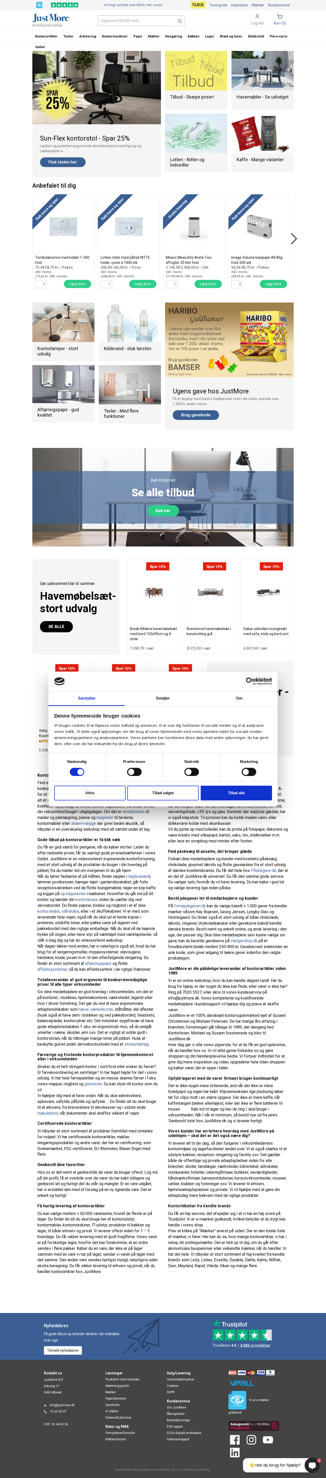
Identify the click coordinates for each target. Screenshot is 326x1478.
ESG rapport (175, 1426)
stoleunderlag (136, 1044)
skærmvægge (83, 823)
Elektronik (256, 36)
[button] (180, 20)
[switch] (134, 772)
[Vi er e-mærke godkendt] (39, 5)
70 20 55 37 (58, 1411)
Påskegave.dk (263, 870)
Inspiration (239, 5)
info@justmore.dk (62, 1405)
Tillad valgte (163, 793)
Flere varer (279, 36)
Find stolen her (62, 162)
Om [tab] (239, 698)
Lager (209, 36)
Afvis (89, 793)
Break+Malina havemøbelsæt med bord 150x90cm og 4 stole (153, 634)
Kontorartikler (46, 36)
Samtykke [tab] (87, 698)
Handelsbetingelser (180, 1379)
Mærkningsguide (117, 1386)
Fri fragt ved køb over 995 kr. (133, 5)
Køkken (193, 36)
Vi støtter (111, 1411)
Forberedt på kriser (118, 1417)
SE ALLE (56, 626)
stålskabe (70, 911)
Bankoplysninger (178, 1420)
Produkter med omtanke (122, 1379)
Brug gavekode (196, 415)
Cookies (172, 1386)
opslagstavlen (73, 893)
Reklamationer (115, 1439)
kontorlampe (86, 899)
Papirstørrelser (115, 1398)
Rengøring (173, 36)
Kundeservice (279, 5)
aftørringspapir (98, 963)
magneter (105, 817)
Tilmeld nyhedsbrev (63, 1350)
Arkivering (87, 36)
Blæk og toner (231, 36)
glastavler (93, 1084)
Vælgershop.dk (243, 940)
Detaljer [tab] (163, 698)
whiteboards (134, 811)
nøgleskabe (138, 876)
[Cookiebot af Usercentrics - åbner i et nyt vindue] (249, 681)
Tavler (68, 36)
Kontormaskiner (115, 36)
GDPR (171, 1392)
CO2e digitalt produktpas (184, 1433)
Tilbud (198, 5)
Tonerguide (218, 5)
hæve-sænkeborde (96, 1009)
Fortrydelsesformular (120, 1433)
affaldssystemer (52, 969)
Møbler (154, 36)
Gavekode (112, 1405)
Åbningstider (176, 1414)
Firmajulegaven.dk (190, 906)
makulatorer (47, 1113)
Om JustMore (176, 1407)
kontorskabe (48, 911)
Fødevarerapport (178, 1439)
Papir (137, 36)
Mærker (258, 5)
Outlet (40, 47)
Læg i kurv (78, 284)
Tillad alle (236, 793)
